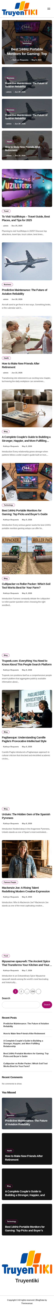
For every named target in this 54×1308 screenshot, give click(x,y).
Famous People (10, 882)
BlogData (40, 1300)
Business (10, 78)
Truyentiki (27, 1280)
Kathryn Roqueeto (20, 60)
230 (33, 991)
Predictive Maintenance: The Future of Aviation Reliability (26, 1025)
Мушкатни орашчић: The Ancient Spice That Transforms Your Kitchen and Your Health (26, 965)
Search (6, 998)
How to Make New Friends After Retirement (24, 1033)
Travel (6, 211)
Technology (27, 43)
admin (9, 92)
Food (6, 956)
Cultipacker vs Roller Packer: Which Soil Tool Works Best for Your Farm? (25, 1064)
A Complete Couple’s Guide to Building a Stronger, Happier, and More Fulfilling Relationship (26, 440)
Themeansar (26, 1303)
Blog (6, 431)
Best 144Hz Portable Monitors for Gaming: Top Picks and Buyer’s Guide (27, 53)
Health (9, 142)
